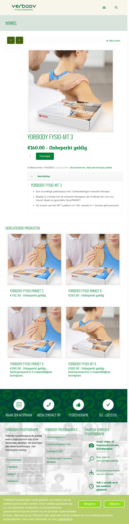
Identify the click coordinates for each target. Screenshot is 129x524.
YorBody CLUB (54, 451)
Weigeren (89, 503)
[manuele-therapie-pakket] (71, 92)
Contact (11, 474)
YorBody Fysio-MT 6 (82, 363)
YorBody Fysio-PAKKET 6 (85, 290)
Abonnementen (77, 167)
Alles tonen (114, 40)
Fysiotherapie (14, 460)
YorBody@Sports (56, 437)
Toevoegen (45, 156)
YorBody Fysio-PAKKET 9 (27, 363)
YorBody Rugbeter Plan (59, 444)
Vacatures (12, 481)
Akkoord (114, 503)
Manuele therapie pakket (99, 167)
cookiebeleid (64, 519)
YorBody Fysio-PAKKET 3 (26, 290)
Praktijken (12, 467)
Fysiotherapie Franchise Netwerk (59, 460)
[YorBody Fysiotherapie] (24, 7)
